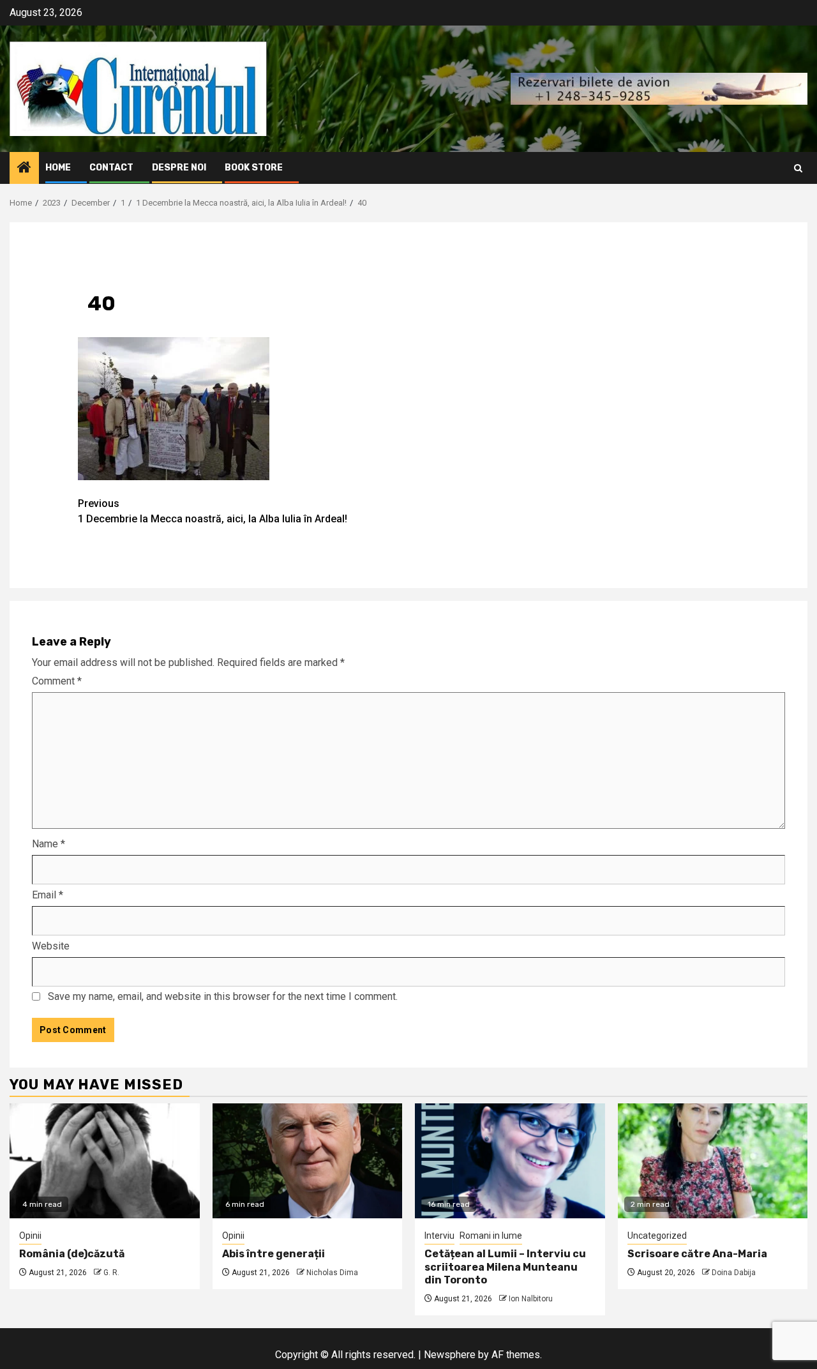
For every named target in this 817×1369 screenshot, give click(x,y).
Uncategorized (657, 1235)
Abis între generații (273, 1254)
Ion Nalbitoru (531, 1298)
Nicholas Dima (332, 1272)
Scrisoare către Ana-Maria (697, 1254)
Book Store (254, 167)
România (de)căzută (71, 1254)
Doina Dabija (734, 1272)
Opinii (30, 1235)
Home (58, 167)
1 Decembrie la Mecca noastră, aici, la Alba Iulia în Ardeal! (212, 511)
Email (47, 895)
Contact (111, 167)
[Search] (798, 168)
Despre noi (179, 167)
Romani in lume (491, 1235)
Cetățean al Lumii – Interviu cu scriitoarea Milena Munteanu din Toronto (505, 1267)
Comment (57, 681)
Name (48, 844)
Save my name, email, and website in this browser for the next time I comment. (223, 996)
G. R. (111, 1272)
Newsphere (450, 1355)
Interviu (439, 1235)
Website (51, 946)
